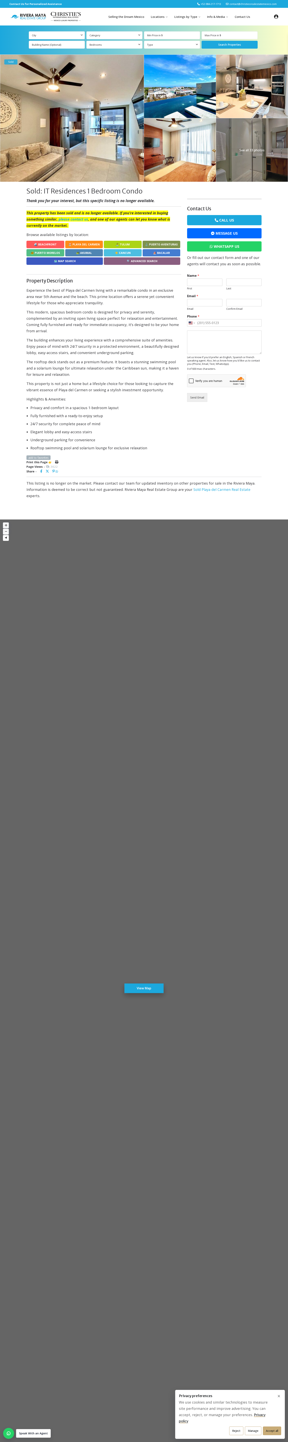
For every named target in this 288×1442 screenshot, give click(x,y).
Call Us (226, 220)
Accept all (272, 1431)
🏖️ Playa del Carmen (84, 244)
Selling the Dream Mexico (126, 17)
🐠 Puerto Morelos (45, 253)
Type (150, 44)
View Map (144, 988)
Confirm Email (234, 309)
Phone (193, 316)
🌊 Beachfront (45, 244)
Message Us (227, 233)
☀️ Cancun (123, 253)
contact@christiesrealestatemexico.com (253, 4)
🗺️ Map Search (65, 261)
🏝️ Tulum (123, 244)
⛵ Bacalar (161, 253)
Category (95, 35)
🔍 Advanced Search (142, 261)
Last (228, 288)
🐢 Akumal (84, 253)
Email (192, 296)
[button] (27, 1433)
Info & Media (216, 17)
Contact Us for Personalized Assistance (35, 4)
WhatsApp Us (226, 246)
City (34, 35)
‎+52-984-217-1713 (211, 4)
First (189, 288)
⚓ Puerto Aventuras (161, 244)
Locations (158, 17)
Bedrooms (96, 44)
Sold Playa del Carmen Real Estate (221, 489)
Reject (236, 1431)
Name (193, 276)
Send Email (197, 397)
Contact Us (242, 17)
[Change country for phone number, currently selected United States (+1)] (191, 323)
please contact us (73, 219)
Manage (253, 1431)
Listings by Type (185, 17)
